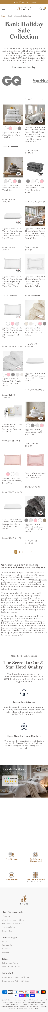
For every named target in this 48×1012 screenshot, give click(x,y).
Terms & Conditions (11, 967)
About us (6, 916)
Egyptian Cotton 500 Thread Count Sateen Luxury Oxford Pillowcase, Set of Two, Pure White (35, 281)
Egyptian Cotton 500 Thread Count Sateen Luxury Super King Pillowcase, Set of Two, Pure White (12, 281)
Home (3, 16)
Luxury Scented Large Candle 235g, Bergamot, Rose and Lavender (12, 428)
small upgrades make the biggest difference (24, 580)
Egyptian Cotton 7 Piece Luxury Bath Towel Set (11, 187)
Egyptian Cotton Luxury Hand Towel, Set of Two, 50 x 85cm (34, 189)
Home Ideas (7, 931)
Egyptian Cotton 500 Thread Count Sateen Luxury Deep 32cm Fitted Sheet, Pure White (12, 524)
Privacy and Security (11, 963)
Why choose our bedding (13, 920)
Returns (5, 953)
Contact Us (7, 945)
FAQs (4, 942)
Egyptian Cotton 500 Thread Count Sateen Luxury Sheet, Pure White (35, 377)
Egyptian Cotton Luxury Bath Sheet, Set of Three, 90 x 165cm (34, 331)
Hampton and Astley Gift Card (15, 981)
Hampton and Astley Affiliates (15, 977)
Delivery (5, 949)
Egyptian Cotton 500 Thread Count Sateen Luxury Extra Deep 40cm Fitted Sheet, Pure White (12, 233)
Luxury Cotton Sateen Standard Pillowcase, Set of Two (12, 480)
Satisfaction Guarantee (12, 924)
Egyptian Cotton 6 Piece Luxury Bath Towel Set (11, 134)
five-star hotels (23, 743)
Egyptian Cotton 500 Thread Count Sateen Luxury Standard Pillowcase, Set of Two (12, 332)
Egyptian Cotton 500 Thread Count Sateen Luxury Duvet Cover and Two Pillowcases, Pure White (35, 233)
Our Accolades (8, 927)
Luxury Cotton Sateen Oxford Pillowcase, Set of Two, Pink (35, 475)
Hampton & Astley (14, 1000)
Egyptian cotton (28, 707)
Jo (15, 565)
